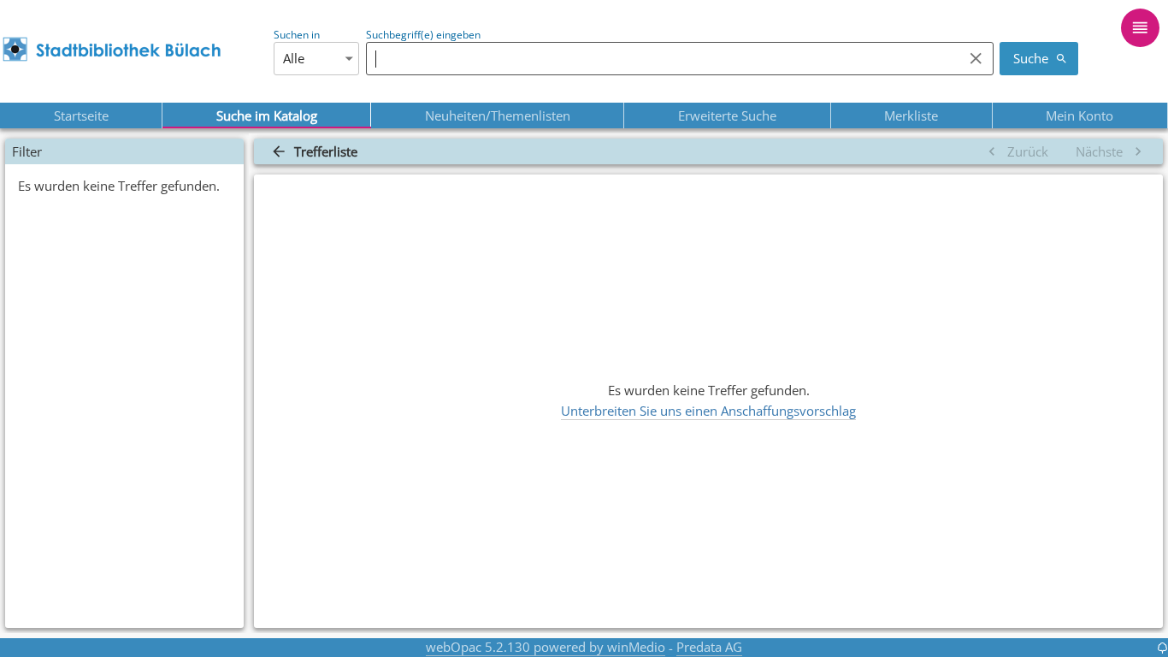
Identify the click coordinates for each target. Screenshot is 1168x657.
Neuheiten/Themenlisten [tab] (497, 115)
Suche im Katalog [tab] (266, 115)
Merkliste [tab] (911, 115)
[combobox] (660, 58)
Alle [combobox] (293, 58)
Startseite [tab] (81, 115)
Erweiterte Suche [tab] (727, 115)
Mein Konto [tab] (1079, 115)
